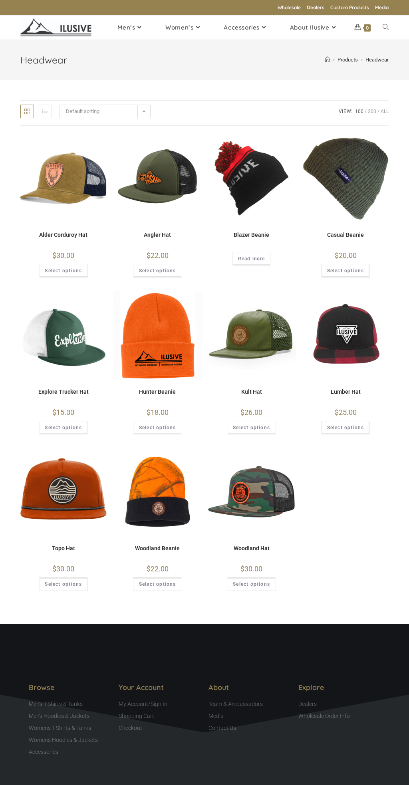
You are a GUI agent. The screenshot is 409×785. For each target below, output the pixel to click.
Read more (251, 259)
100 (359, 111)
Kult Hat (251, 392)
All (385, 111)
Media (382, 7)
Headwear (377, 60)
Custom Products (349, 7)
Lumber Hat (346, 392)
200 (372, 111)
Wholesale (289, 7)
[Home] (327, 60)
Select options (63, 271)
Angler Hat (157, 235)
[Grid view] (27, 111)
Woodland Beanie (157, 548)
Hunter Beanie (157, 392)
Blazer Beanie (251, 235)
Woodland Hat (252, 548)
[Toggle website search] (386, 28)
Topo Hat (63, 548)
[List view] (45, 111)
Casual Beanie (345, 235)
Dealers (315, 7)
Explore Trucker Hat (63, 392)
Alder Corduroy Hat (63, 235)
